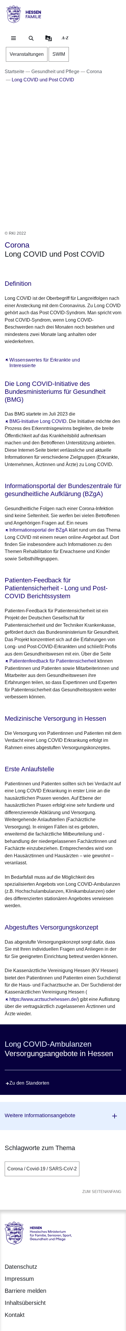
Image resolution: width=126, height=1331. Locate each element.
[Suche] (31, 38)
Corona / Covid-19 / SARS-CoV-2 (42, 1168)
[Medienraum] (48, 38)
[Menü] (13, 38)
